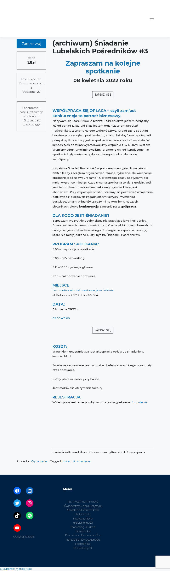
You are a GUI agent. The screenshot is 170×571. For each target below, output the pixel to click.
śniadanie (84, 461)
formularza (139, 402)
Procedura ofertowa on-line (83, 535)
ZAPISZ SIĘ (103, 94)
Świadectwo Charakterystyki (83, 505)
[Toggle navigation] (152, 18)
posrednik (69, 461)
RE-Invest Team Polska (83, 501)
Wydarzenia (39, 461)
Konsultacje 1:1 (83, 548)
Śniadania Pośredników (83, 510)
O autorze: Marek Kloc (16, 568)
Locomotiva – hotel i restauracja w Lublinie (83, 290)
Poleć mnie (82, 514)
